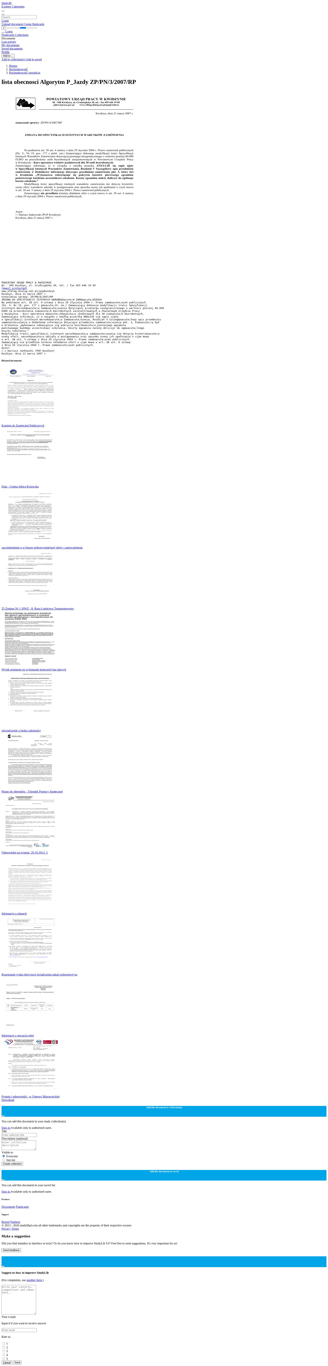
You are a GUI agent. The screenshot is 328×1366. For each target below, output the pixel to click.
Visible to (7, 1152)
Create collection (12, 1163)
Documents (8, 1206)
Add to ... (8, 55)
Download (8, 1100)
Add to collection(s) (14, 59)
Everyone (12, 1156)
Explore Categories (13, 6)
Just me (10, 1160)
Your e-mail (9, 1316)
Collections (21, 35)
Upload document (13, 24)
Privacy (6, 1228)
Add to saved (34, 59)
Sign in (6, 1127)
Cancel (7, 1362)
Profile (5, 52)
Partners (15, 1222)
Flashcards (8, 35)
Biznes (13, 65)
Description (15, 1138)
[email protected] (14, 288)
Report (6, 1222)
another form (35, 1280)
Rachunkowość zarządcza (24, 72)
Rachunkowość (18, 69)
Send (17, 1362)
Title (4, 1131)
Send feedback (11, 1250)
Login (5, 20)
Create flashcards (34, 24)
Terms (15, 1228)
